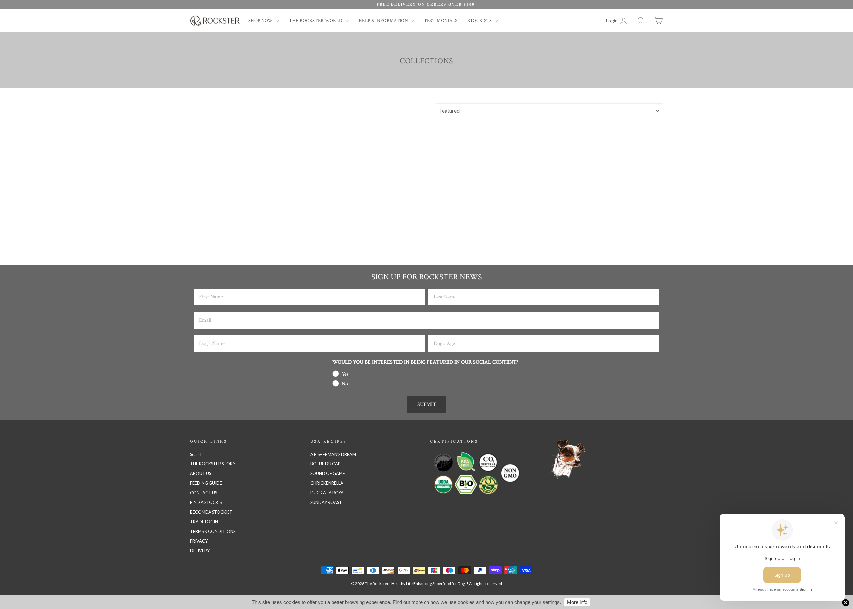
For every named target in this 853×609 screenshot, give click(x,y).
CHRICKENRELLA (326, 483)
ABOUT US (200, 473)
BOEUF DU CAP (325, 463)
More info (577, 602)
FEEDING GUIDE (206, 483)
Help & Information (384, 21)
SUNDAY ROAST (326, 502)
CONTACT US (203, 492)
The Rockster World (316, 21)
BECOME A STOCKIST (211, 512)
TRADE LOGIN (204, 521)
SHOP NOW (261, 21)
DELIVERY (200, 550)
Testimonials (440, 21)
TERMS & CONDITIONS (212, 531)
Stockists (480, 21)
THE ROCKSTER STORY (212, 463)
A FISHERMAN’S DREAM (333, 454)
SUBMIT (426, 404)
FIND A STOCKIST (207, 502)
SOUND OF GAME (327, 473)
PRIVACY (199, 541)
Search (196, 454)
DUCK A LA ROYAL (328, 492)
